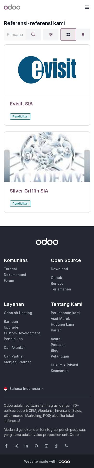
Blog (54, 350)
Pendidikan (20, 116)
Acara (55, 339)
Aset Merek (60, 319)
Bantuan (11, 321)
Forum (9, 280)
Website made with (40, 461)
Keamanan (60, 371)
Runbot (57, 283)
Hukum (56, 365)
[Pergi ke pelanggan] (47, 70)
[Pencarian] (33, 34)
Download (59, 269)
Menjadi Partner (17, 362)
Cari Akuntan (15, 347)
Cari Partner (14, 356)
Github (56, 277)
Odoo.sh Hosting (18, 313)
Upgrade (11, 327)
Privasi (72, 365)
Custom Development (22, 333)
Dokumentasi (15, 275)
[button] (87, 7)
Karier (56, 330)
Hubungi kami (62, 324)
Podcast (58, 345)
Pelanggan (60, 356)
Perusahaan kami (65, 313)
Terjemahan (61, 289)
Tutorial (10, 269)
